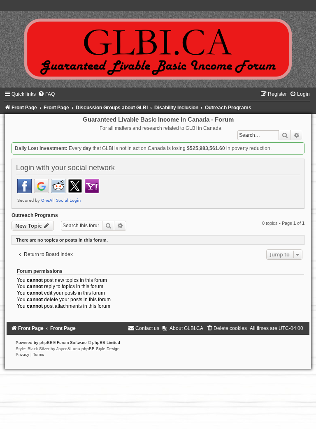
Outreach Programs (35, 215)
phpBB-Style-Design (100, 348)
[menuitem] (46, 94)
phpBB (46, 342)
